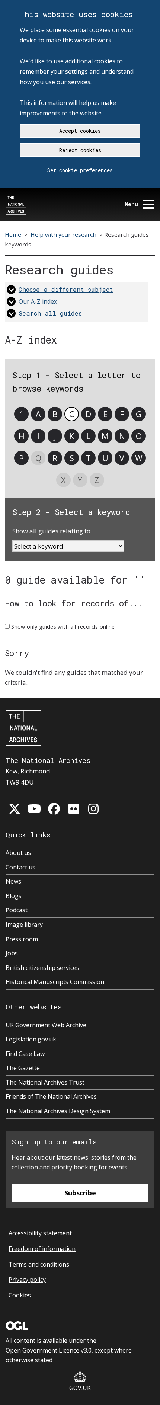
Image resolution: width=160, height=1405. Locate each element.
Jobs (12, 953)
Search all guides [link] (50, 313)
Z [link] (97, 480)
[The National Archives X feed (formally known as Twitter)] (14, 809)
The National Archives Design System (58, 1111)
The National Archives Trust (45, 1082)
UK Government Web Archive (46, 1025)
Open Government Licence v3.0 (49, 1350)
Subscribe (80, 1192)
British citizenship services (42, 968)
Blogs (14, 896)
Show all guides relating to (51, 531)
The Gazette (23, 1068)
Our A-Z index (38, 301)
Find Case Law (25, 1054)
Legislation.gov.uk (31, 1039)
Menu (131, 204)
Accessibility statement (40, 1233)
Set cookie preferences (80, 170)
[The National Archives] (16, 204)
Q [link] (38, 458)
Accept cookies (80, 130)
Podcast (17, 910)
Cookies (20, 1295)
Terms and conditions (39, 1264)
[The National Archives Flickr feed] (74, 809)
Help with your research (63, 234)
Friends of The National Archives (51, 1096)
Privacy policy (27, 1279)
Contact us (20, 867)
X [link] (63, 480)
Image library (24, 924)
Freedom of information (42, 1249)
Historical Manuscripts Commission (55, 982)
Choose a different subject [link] (66, 289)
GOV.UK (80, 1388)
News (13, 881)
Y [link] (80, 480)
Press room (22, 939)
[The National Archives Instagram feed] (93, 809)
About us (18, 853)
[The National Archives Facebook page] (54, 809)
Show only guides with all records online (63, 626)
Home (13, 234)
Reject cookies (80, 150)
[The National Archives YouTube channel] (34, 809)
